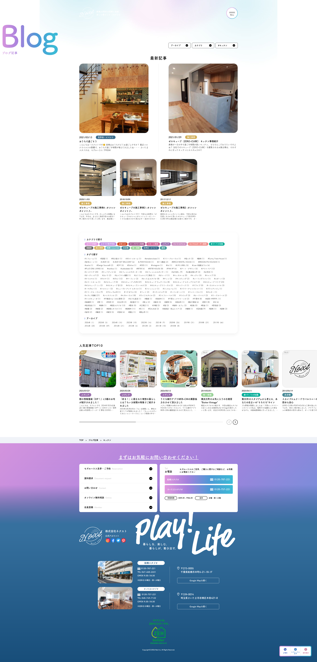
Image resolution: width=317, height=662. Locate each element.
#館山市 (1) (143, 312)
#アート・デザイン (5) (189, 269)
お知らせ (122, 244)
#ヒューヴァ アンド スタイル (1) (129, 289)
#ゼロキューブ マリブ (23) (213, 282)
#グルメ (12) (118, 279)
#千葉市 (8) (197, 299)
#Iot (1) (169, 265)
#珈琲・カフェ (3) (179, 305)
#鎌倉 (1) (99, 312)
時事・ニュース (113, 248)
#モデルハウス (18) (128, 295)
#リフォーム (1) (91, 259)
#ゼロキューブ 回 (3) (114, 285)
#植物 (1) (102, 305)
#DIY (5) (120, 265)
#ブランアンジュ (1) (214, 289)
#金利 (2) (88, 312)
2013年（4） (134, 326)
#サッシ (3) (167, 279)
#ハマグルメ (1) (91, 289)
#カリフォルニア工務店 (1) (144, 275)
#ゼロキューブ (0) (111, 282)
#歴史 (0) (132, 305)
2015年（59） (104, 326)
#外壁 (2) (110, 302)
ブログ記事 (93, 440)
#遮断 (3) (223, 309)
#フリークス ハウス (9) (94, 292)
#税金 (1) (204, 305)
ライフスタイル (179, 244)
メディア (165, 244)
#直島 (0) (194, 305)
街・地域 (135, 248)
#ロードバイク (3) (201, 295)
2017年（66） (218, 322)
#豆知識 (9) (201, 309)
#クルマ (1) (105, 279)
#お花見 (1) (208, 272)
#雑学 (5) (110, 312)
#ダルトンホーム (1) (133, 259)
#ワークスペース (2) (219, 295)
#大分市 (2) (122, 302)
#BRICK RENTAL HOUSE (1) (183, 262)
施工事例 (99, 248)
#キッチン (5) (196, 275)
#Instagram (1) (157, 265)
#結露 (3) (88, 309)
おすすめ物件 (91, 244)
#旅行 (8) (206, 302)
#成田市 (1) (180, 302)
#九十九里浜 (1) (135, 299)
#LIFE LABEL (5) (182, 265)
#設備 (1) (104, 259)
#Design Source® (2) (105, 265)
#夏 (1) (100, 302)
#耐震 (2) (99, 309)
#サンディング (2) (182, 279)
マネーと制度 (153, 244)
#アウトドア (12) (208, 269)
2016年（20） (90, 326)
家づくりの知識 (217, 244)
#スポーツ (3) (219, 279)
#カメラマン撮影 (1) (123, 275)
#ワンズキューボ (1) (92, 299)
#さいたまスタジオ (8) (150, 279)
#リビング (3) (184, 295)
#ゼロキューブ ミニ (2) (94, 285)
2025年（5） (103, 322)
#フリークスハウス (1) (172, 259)
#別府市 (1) (160, 299)
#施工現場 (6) (193, 302)
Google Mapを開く (198, 581)
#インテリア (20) (91, 272)
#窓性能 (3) (216, 305)
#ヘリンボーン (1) (178, 292)
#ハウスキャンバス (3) (216, 285)
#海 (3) (166, 305)
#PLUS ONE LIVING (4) (94, 269)
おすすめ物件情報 (108, 244)
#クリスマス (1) (91, 279)
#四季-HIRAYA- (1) (213, 299)
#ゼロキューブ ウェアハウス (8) (157, 282)
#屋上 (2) (146, 302)
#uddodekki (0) (127, 269)
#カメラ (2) (106, 275)
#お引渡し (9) (177, 272)
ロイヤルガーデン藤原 (198, 244)
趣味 (163, 248)
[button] (235, 422)
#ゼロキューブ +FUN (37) (131, 282)
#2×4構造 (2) (162, 262)
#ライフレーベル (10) (167, 295)
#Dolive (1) (131, 265)
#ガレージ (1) (164, 275)
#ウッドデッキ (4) (109, 272)
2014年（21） (119, 326)
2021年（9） (161, 322)
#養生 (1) (132, 312)
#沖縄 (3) (156, 305)
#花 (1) (142, 309)
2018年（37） (204, 322)
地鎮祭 (89, 248)
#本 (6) (216, 302)
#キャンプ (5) (210, 275)
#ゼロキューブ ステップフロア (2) (186, 282)
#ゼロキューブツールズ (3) (136, 285)
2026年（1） (90, 322)
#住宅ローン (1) (91, 262)
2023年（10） (132, 322)
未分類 (125, 248)
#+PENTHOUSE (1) (146, 262)
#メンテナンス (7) (110, 295)
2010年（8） (175, 326)
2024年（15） (117, 322)
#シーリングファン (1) (202, 279)
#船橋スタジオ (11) (114, 309)
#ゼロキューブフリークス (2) (161, 285)
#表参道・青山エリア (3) (172, 309)
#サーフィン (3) (132, 279)
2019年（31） (189, 322)
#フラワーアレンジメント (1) (191, 289)
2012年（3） (147, 326)
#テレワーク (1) (182, 285)
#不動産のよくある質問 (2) (114, 299)
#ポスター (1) (211, 292)
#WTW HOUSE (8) (155, 269)
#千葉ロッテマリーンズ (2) (178, 299)
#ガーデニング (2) (92, 275)
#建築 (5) (168, 302)
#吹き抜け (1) (116, 259)
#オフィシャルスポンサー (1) (156, 272)
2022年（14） (146, 322)
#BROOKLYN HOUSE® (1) (209, 262)
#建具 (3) (157, 302)
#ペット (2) (144, 292)
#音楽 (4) (121, 312)
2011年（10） (161, 326)
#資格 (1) (212, 309)
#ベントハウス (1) (195, 292)
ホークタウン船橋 (137, 244)
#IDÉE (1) (144, 265)
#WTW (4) (140, 269)
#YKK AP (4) (172, 269)
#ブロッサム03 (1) (113, 292)
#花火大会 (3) (153, 309)
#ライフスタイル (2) (147, 295)
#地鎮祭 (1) (89, 302)
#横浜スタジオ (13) (117, 305)
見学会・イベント (150, 248)
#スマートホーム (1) (92, 282)
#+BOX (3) (105, 262)
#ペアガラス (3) (130, 292)
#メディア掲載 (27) (92, 295)
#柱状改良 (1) (90, 305)
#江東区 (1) (144, 305)
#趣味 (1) (200, 259)
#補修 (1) (189, 309)
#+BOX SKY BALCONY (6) (124, 262)
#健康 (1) (148, 299)
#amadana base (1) (152, 259)
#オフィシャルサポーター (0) (130, 272)
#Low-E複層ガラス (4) (201, 265)
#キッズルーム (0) (180, 275)
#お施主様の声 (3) (193, 272)
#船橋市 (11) (130, 309)
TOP (81, 440)
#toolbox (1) (112, 269)
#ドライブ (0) (198, 285)
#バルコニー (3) (106, 289)
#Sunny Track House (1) (217, 259)
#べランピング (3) (160, 292)
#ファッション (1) (152, 289)
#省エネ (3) (189, 259)
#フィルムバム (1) (170, 289)
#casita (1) (89, 265)
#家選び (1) (134, 302)
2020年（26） (175, 322)
